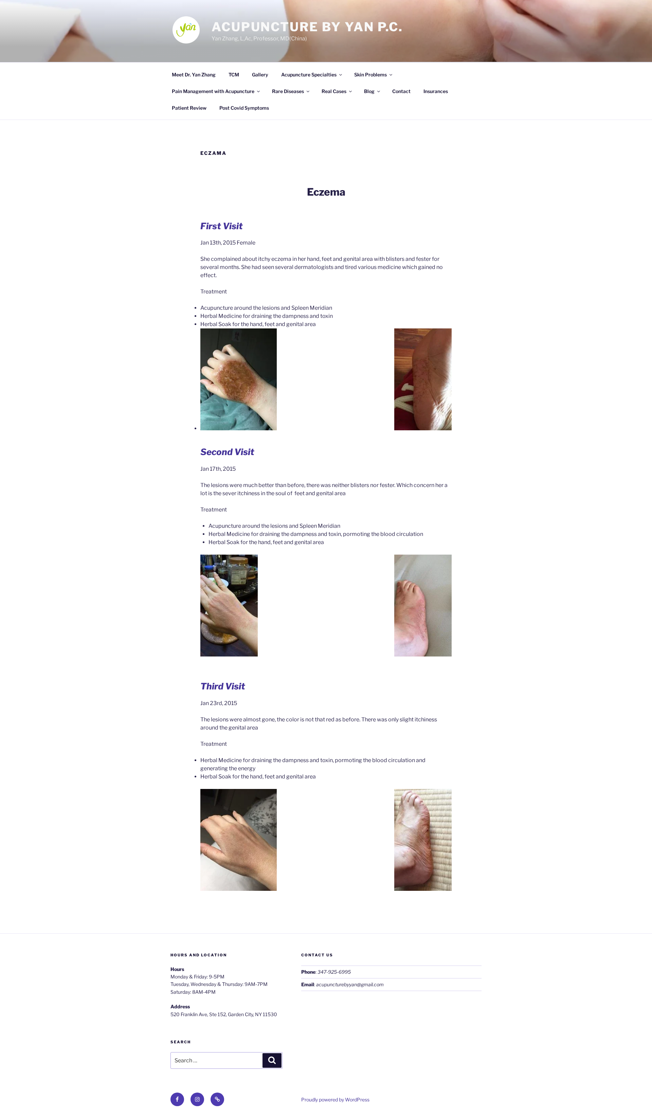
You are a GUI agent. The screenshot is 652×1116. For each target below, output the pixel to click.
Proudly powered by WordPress (335, 1099)
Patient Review (189, 108)
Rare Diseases (288, 91)
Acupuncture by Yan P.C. (307, 26)
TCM (234, 74)
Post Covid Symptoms (244, 108)
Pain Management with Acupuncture (213, 91)
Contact (401, 91)
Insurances (435, 91)
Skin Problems (370, 74)
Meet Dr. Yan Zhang (194, 74)
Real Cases (334, 91)
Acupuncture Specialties (309, 74)
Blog (369, 91)
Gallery (260, 74)
